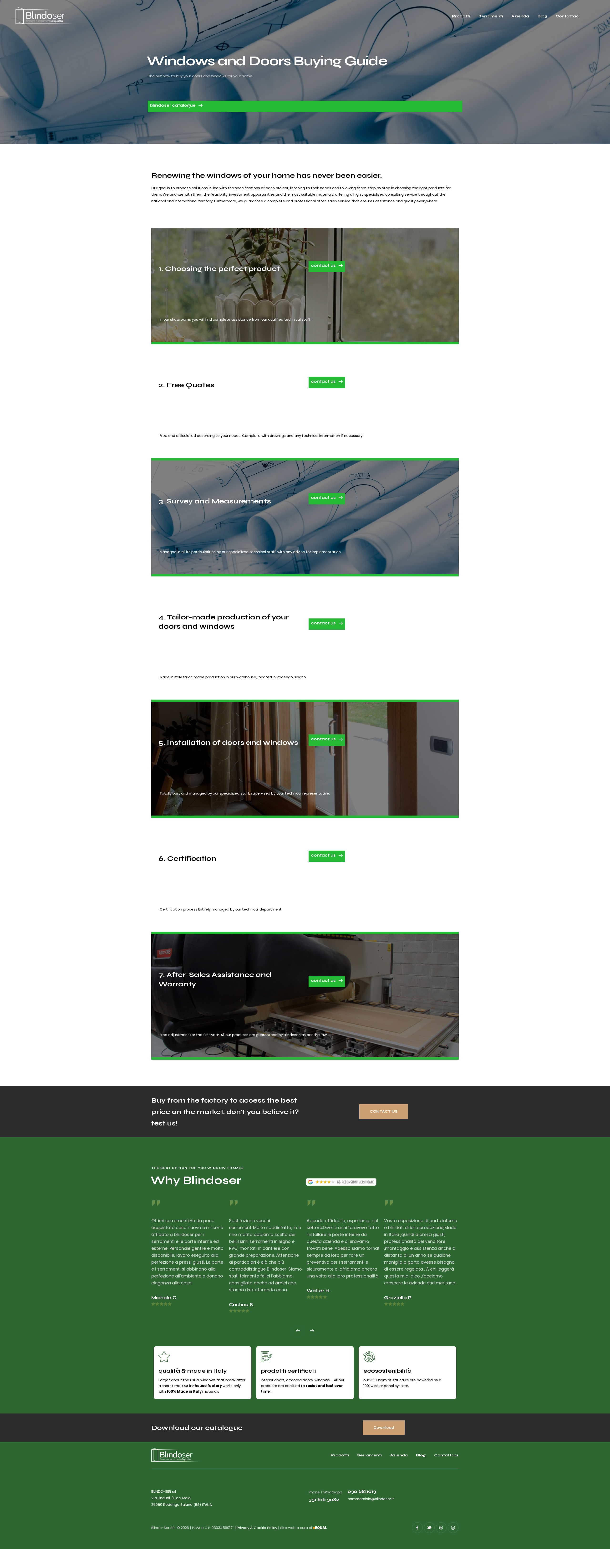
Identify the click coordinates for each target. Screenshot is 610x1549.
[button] (298, 1331)
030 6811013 (362, 1491)
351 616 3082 (324, 1499)
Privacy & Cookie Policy (257, 1527)
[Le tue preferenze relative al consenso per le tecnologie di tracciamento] (601, 1540)
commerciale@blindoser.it (371, 1498)
